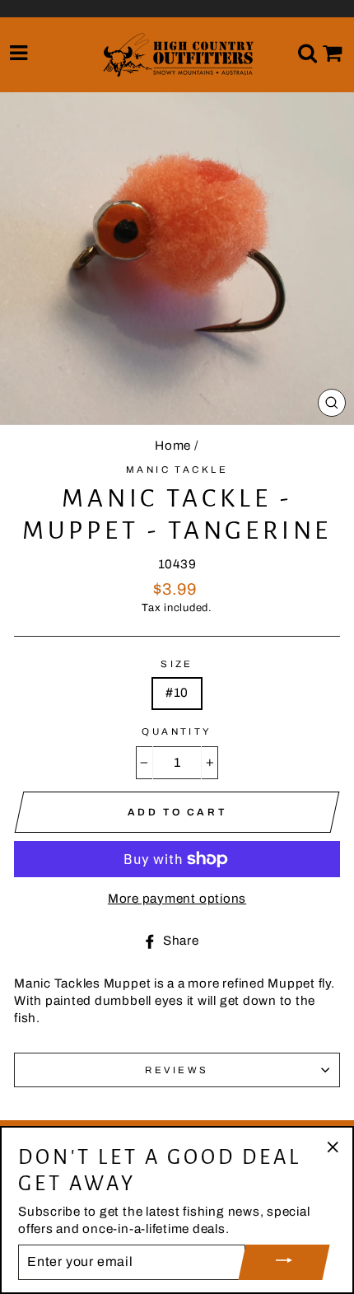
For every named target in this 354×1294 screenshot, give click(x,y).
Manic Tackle (177, 469)
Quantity (177, 731)
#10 (177, 692)
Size (177, 664)
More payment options (177, 898)
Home (173, 445)
